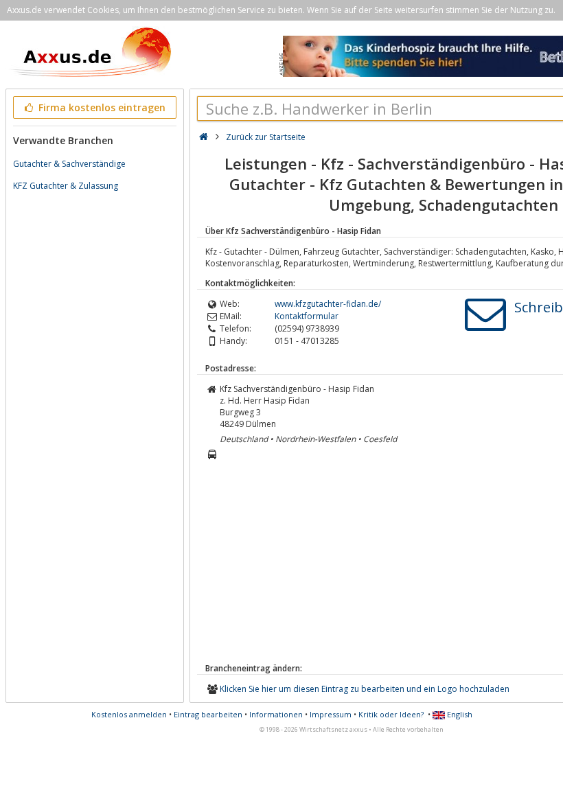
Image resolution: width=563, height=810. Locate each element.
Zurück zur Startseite (266, 137)
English (458, 714)
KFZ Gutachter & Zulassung (65, 186)
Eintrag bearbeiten (208, 714)
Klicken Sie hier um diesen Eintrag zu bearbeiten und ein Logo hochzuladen (364, 689)
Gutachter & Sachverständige (69, 164)
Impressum (331, 714)
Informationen (276, 714)
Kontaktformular (306, 316)
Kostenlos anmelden (129, 714)
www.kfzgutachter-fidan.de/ (328, 304)
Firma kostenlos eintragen (100, 107)
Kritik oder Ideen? (391, 714)
